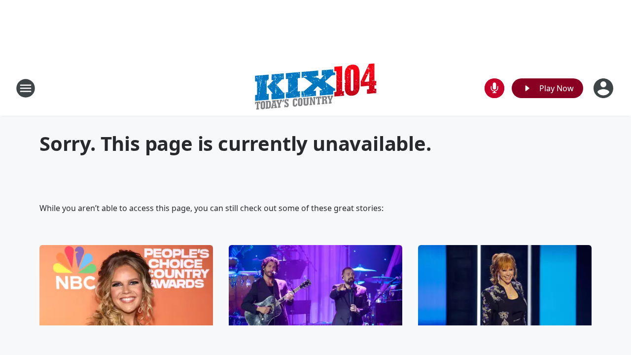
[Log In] (604, 88)
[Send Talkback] (494, 88)
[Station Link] (315, 88)
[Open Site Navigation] (25, 88)
